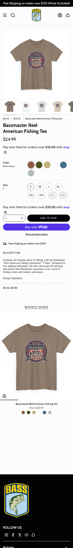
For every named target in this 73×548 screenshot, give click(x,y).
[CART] (68, 15)
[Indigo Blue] (44, 412)
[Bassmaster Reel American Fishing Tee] (36, 356)
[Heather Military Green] (28, 412)
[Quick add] (4, 395)
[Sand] (34, 412)
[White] (39, 412)
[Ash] (49, 412)
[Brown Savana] (23, 412)
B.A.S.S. (17, 118)
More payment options (36, 234)
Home (6, 118)
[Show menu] (5, 15)
